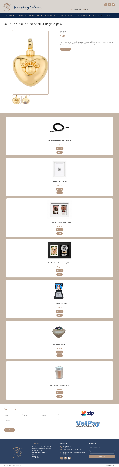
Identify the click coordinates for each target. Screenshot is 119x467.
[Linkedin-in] (113, 4)
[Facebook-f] (105, 4)
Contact (108, 15)
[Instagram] (109, 4)
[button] (59, 148)
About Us (9, 15)
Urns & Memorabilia (66, 15)
